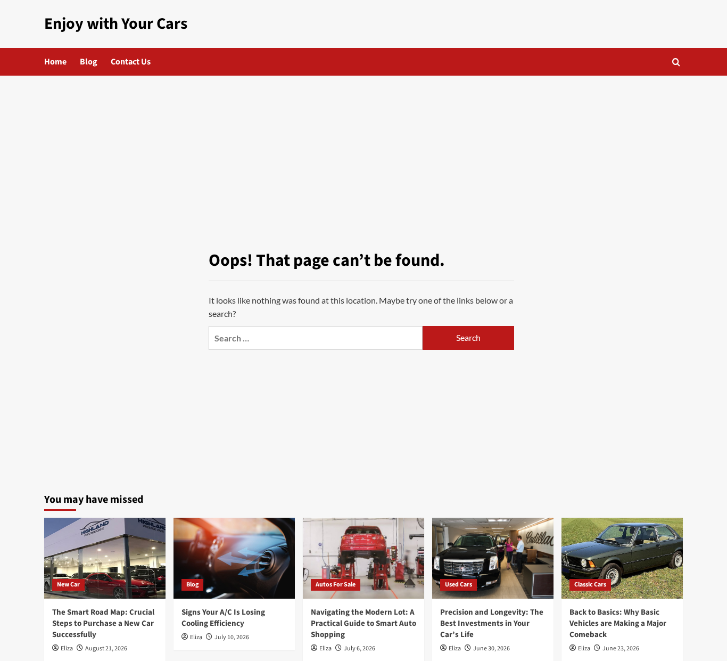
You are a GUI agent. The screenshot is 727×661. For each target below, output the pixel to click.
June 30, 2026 (491, 648)
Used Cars (458, 584)
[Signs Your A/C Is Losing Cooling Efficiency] (234, 558)
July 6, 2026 (359, 648)
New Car (68, 584)
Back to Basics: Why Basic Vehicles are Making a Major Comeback (617, 623)
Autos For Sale (336, 584)
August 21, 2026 (106, 648)
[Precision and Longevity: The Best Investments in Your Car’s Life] (492, 558)
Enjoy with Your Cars (115, 23)
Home (55, 62)
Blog (88, 62)
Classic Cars (590, 584)
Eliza (67, 648)
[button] (676, 62)
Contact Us (131, 62)
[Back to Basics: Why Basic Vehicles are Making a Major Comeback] (622, 558)
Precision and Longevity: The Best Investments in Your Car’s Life (491, 623)
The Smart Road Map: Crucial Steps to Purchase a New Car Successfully (103, 623)
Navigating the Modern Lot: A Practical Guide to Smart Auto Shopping (363, 623)
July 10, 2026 (231, 637)
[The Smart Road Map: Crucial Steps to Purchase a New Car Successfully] (105, 558)
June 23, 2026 (620, 648)
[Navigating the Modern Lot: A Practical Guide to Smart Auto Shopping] (363, 558)
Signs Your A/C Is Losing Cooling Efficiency (223, 618)
